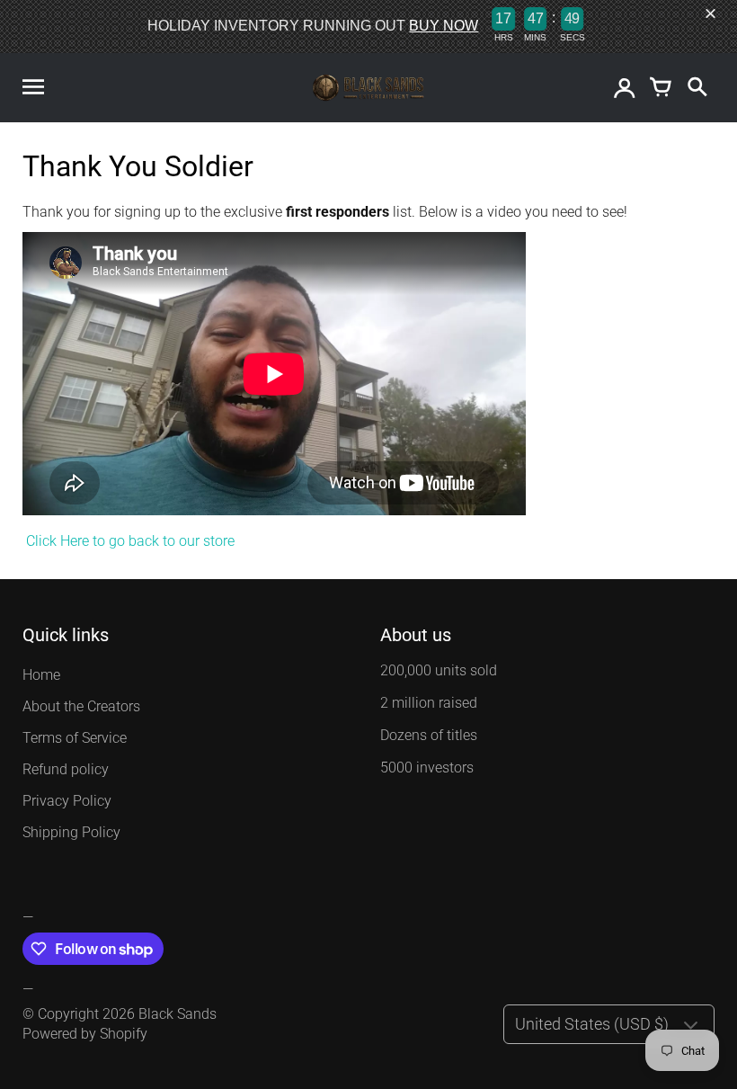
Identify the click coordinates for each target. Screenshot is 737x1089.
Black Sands (177, 1013)
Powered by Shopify (84, 1033)
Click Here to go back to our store (128, 540)
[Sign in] (625, 88)
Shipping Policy (71, 832)
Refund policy (65, 769)
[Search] (697, 88)
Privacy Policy (66, 800)
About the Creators (81, 706)
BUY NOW (443, 25)
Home (41, 674)
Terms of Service (74, 737)
